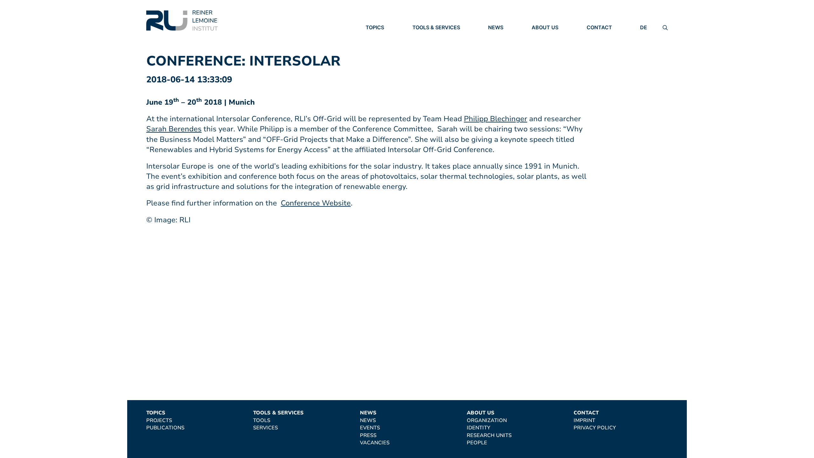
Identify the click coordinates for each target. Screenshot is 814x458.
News (495, 27)
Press (496, 54)
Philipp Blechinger (495, 119)
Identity (543, 45)
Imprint (597, 36)
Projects (378, 36)
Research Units (554, 54)
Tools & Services (436, 27)
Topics (375, 27)
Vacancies (503, 63)
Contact (599, 27)
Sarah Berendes (174, 129)
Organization (552, 36)
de (643, 27)
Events (498, 45)
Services (424, 45)
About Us (545, 27)
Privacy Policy (608, 45)
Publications (385, 45)
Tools (421, 36)
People (542, 62)
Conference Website (316, 203)
